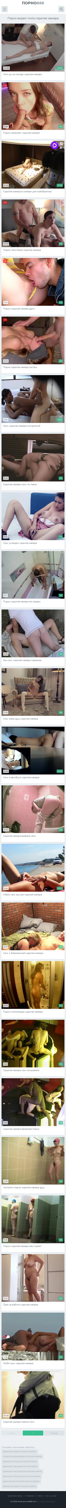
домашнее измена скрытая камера (19, 1452)
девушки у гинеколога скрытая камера (21, 1476)
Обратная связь (15, 1496)
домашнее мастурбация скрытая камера (22, 1471)
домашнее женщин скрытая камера (20, 1466)
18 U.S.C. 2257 (51, 1496)
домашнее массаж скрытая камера (20, 1462)
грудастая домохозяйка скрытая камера (22, 1457)
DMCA (40, 1496)
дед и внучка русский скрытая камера (21, 1481)
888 (33, 3)
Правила (30, 1496)
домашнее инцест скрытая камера (19, 1486)
